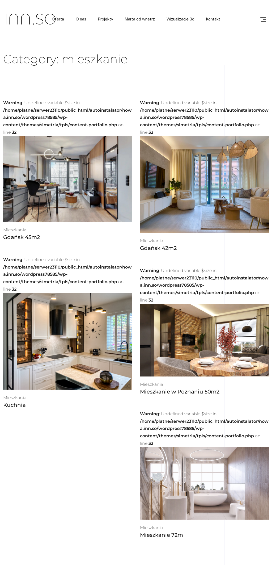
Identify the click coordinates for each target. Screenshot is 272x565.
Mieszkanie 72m (161, 535)
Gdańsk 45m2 (21, 237)
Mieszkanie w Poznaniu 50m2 (179, 391)
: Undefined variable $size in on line (67, 117)
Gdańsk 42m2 (158, 248)
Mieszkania (14, 229)
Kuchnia (14, 405)
